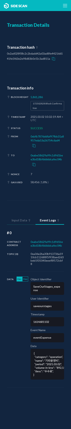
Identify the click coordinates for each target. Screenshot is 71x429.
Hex (25, 279)
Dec (19, 279)
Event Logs (48, 220)
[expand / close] (65, 5)
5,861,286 (37, 97)
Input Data (19, 220)
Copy (53, 58)
